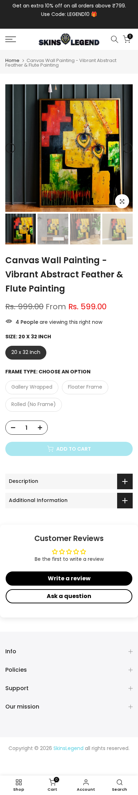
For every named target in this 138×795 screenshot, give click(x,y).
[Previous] (10, 148)
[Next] (128, 148)
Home (12, 60)
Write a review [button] (69, 578)
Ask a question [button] (69, 596)
